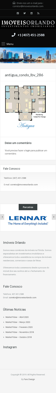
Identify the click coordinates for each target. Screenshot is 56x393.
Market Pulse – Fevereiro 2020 (19, 327)
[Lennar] (28, 220)
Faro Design (29, 379)
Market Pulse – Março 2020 (18, 322)
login (28, 150)
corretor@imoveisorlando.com (28, 6)
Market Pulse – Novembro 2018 (20, 332)
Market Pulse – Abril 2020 (17, 317)
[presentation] (2, 217)
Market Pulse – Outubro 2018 (19, 337)
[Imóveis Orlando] (28, 24)
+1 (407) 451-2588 (31, 35)
